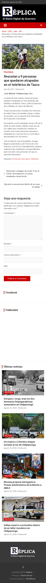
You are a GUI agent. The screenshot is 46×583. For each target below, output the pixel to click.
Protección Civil (18, 159)
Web (6, 266)
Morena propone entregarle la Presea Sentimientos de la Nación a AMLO (22, 485)
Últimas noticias (13, 366)
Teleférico (35, 159)
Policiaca (8, 72)
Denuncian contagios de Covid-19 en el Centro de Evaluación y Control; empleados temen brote (22, 173)
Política (8, 436)
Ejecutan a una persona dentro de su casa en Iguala (22, 185)
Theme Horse (26, 575)
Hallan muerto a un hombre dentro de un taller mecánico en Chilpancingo (22, 528)
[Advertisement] (23, 336)
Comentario (9, 213)
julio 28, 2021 (9, 89)
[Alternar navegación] (5, 25)
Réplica (29, 572)
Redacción (20, 89)
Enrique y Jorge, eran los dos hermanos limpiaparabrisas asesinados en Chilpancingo (19, 401)
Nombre (8, 244)
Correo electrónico (12, 255)
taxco (27, 159)
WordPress (31, 579)
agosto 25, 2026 (10, 408)
